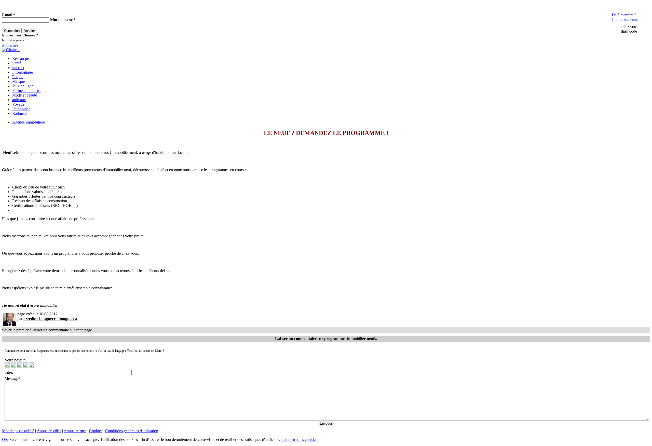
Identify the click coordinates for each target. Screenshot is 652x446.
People (17, 77)
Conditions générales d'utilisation (131, 431)
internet (18, 67)
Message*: (13, 378)
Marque (18, 81)
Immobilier (21, 109)
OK (5, 439)
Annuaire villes (49, 431)
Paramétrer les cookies (299, 439)
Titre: (10, 372)
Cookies (95, 431)
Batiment (19, 113)
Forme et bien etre (26, 90)
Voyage (18, 104)
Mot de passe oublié (18, 431)
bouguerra (68, 318)
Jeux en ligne (22, 86)
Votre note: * (15, 360)
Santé (16, 63)
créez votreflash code (629, 28)
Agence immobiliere (28, 122)
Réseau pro (21, 58)
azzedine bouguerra (40, 318)
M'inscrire (10, 45)
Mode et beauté (24, 95)
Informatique (22, 72)
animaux (19, 100)
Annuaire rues (75, 431)
